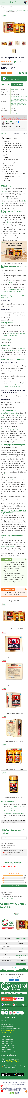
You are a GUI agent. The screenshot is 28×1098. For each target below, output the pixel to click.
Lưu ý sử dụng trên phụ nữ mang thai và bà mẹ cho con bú (13, 164)
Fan (7, 1004)
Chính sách (6, 1036)
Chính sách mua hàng (7, 1041)
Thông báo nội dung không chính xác (11, 1028)
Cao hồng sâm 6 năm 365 (21, 938)
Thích (3, 847)
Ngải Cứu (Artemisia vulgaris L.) (18, 99)
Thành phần (6, 141)
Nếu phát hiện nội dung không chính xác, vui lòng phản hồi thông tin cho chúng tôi (14, 117)
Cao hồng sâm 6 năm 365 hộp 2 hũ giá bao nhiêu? (13, 174)
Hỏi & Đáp (16, 133)
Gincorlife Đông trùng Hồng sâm (11, 429)
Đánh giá (25, 133)
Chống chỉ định (7, 154)
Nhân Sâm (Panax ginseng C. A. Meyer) (19, 101)
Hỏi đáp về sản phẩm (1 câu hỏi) (12, 831)
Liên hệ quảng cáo (6, 1032)
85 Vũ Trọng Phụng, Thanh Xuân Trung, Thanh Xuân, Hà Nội (14, 1066)
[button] (12, 967)
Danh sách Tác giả (6, 1049)
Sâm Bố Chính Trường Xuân (9, 413)
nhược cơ (11, 282)
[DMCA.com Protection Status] (11, 1093)
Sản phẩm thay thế (8, 169)
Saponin (8, 457)
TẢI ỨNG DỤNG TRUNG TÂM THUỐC (11, 1071)
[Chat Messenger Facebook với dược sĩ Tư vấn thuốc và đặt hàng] (4, 80)
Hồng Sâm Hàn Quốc (16, 100)
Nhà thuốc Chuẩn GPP (7, 1024)
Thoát (17, 980)
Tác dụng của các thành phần (11, 171)
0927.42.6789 (12, 1061)
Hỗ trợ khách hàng (9, 1017)
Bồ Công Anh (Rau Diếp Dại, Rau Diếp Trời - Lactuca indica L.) (19, 97)
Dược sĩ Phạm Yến (11, 122)
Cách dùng (8, 151)
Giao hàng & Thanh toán (7, 1047)
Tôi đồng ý (12, 980)
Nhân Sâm (6, 199)
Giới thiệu (3, 1021)
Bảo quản (8, 167)
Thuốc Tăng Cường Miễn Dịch (18, 113)
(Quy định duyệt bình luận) (9, 866)
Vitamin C (21, 480)
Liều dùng (8, 149)
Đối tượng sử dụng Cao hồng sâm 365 (13, 145)
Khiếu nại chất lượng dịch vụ (8, 1030)
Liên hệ (3, 1023)
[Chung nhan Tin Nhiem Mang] (17, 1093)
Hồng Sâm (4, 191)
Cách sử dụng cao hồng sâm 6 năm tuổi (13, 147)
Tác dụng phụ (7, 155)
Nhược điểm (7, 180)
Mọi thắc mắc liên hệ (10, 1055)
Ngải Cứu (8, 222)
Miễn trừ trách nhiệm (7, 1026)
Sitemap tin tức (11, 1051)
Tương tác (6, 157)
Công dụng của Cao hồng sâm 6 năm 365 (13, 143)
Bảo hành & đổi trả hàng (7, 1045)
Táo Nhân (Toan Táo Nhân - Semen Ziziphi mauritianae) (18, 104)
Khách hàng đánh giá (11, 862)
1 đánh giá (19, 62)
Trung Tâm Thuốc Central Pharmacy (14, 1084)
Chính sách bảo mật (13, 977)
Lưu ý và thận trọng (10, 162)
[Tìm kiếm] (25, 6)
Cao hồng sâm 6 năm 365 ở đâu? (12, 176)
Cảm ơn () (10, 898)
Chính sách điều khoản (7, 1039)
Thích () (5, 854)
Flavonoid (15, 480)
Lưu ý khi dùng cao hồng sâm (11, 159)
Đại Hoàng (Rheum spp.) (17, 103)
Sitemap (3, 1051)
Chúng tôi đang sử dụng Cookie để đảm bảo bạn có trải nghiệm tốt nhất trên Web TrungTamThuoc (13, 975)
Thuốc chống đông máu (13, 350)
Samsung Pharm (15, 89)
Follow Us (4, 1009)
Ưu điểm (6, 178)
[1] (4, 473)
